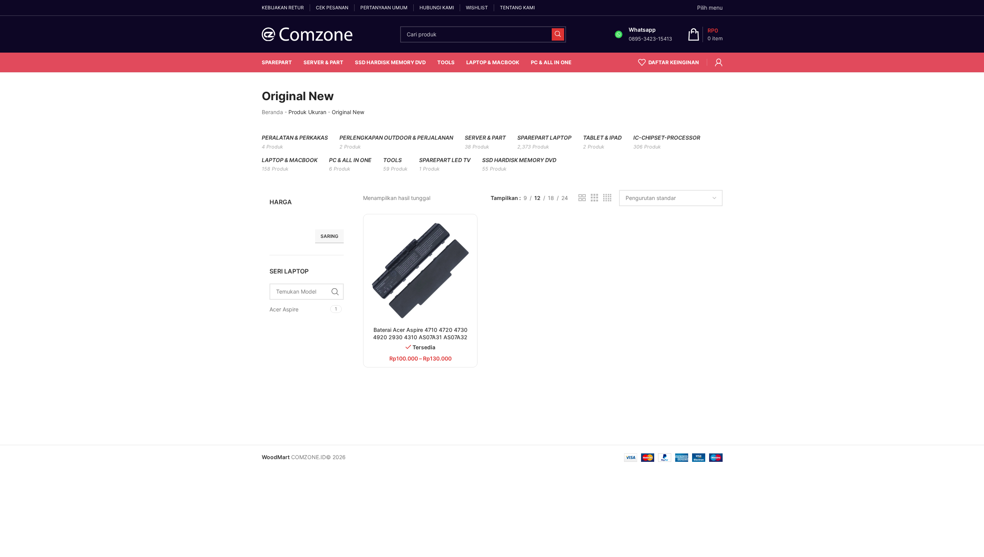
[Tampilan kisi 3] (594, 198)
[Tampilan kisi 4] (607, 198)
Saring (329, 236)
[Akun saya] (718, 62)
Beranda (272, 112)
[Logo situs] (308, 33)
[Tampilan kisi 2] (582, 198)
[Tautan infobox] (642, 34)
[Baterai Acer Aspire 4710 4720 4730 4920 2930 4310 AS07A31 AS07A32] (420, 271)
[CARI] (558, 34)
